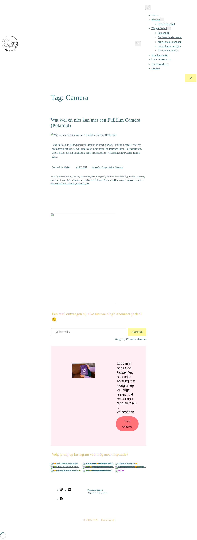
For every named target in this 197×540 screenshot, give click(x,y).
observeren (77, 180)
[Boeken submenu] (162, 19)
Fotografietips (108, 167)
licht (69, 180)
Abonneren (137, 332)
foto (93, 177)
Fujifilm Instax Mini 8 (116, 177)
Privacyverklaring (95, 490)
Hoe (52, 180)
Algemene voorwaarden (97, 493)
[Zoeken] (190, 78)
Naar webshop (127, 424)
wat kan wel (60, 184)
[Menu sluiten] (148, 7)
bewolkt (54, 177)
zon (87, 184)
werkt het (71, 184)
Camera (76, 177)
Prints (106, 180)
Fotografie (100, 177)
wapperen (131, 180)
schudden (114, 180)
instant (63, 180)
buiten (68, 177)
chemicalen (85, 177)
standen (122, 180)
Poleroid (98, 180)
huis (57, 180)
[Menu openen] (138, 43)
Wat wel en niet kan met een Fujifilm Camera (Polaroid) (95, 122)
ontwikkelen (88, 180)
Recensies (119, 167)
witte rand (80, 184)
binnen (62, 177)
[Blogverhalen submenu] (168, 28)
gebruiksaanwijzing (135, 177)
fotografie (96, 167)
